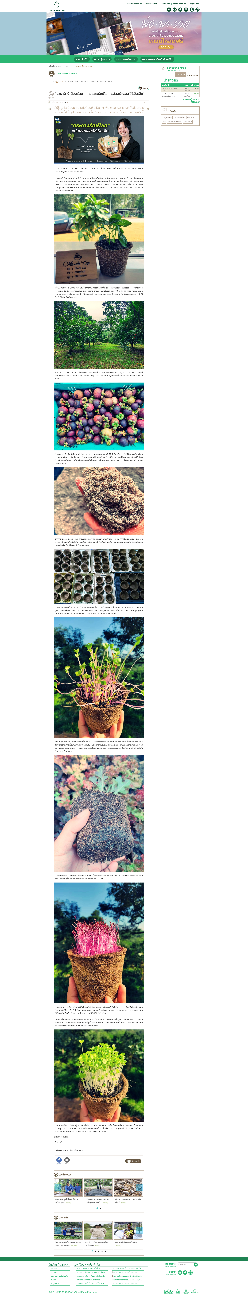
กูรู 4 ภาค (59, 81)
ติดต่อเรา (54, 1272)
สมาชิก (53, 1280)
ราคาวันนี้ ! (82, 59)
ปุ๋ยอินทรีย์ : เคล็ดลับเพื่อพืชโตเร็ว (88, 1280)
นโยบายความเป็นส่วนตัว (59, 1276)
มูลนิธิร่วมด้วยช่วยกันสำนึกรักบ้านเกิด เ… (127, 1283)
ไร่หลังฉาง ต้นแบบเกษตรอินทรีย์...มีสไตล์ (91, 1272)
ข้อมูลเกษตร (55, 1283)
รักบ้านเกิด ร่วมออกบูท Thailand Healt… (127, 1276)
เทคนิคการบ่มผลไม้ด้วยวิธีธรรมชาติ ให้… (127, 1268)
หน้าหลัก (52, 66)
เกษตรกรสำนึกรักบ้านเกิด (157, 59)
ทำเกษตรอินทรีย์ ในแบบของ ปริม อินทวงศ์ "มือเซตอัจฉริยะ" (68, 1244)
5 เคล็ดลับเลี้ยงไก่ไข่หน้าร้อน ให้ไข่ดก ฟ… (91, 1283)
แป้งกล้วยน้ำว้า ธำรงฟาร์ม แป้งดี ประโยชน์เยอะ (96, 1244)
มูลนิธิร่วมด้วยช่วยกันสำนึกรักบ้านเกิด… (127, 1272)
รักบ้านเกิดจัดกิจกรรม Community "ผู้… (127, 1280)
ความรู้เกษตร (102, 59)
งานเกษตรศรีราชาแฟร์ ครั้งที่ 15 (88, 1268)
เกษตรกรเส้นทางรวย (77, 81)
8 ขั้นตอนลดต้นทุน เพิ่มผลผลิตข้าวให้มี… (91, 1276)
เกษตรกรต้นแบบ (126, 59)
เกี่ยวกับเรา (54, 1268)
